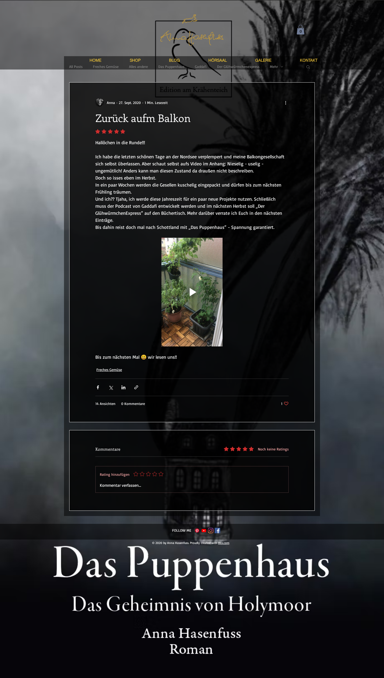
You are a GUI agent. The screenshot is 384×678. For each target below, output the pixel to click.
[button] (300, 29)
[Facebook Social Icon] (217, 530)
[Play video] (192, 292)
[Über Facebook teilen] (97, 387)
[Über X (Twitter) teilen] (110, 387)
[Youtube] (204, 530)
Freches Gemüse (109, 369)
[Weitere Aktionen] (285, 102)
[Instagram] (210, 530)
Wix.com (223, 543)
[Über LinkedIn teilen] (123, 387)
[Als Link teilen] (136, 387)
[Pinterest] (197, 530)
